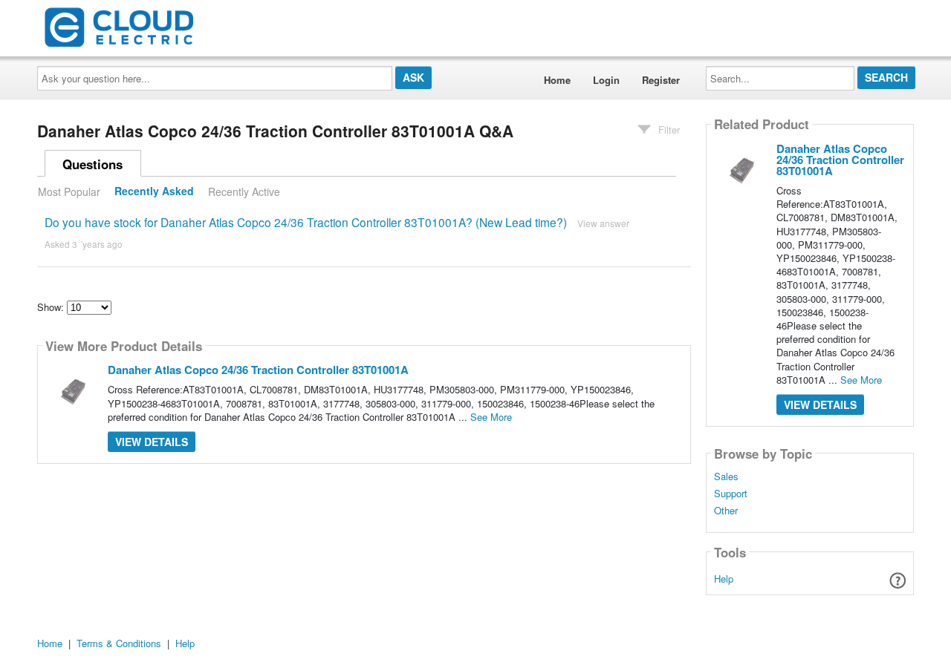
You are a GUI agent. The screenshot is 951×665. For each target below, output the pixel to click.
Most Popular (69, 191)
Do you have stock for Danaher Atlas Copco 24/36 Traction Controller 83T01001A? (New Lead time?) (306, 222)
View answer (603, 223)
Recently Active (244, 191)
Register (661, 80)
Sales (726, 476)
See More (491, 417)
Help (723, 578)
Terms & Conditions (119, 643)
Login (606, 80)
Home (557, 80)
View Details (151, 441)
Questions (92, 164)
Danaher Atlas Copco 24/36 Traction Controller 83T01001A (258, 369)
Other (726, 510)
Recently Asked (154, 191)
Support (730, 493)
